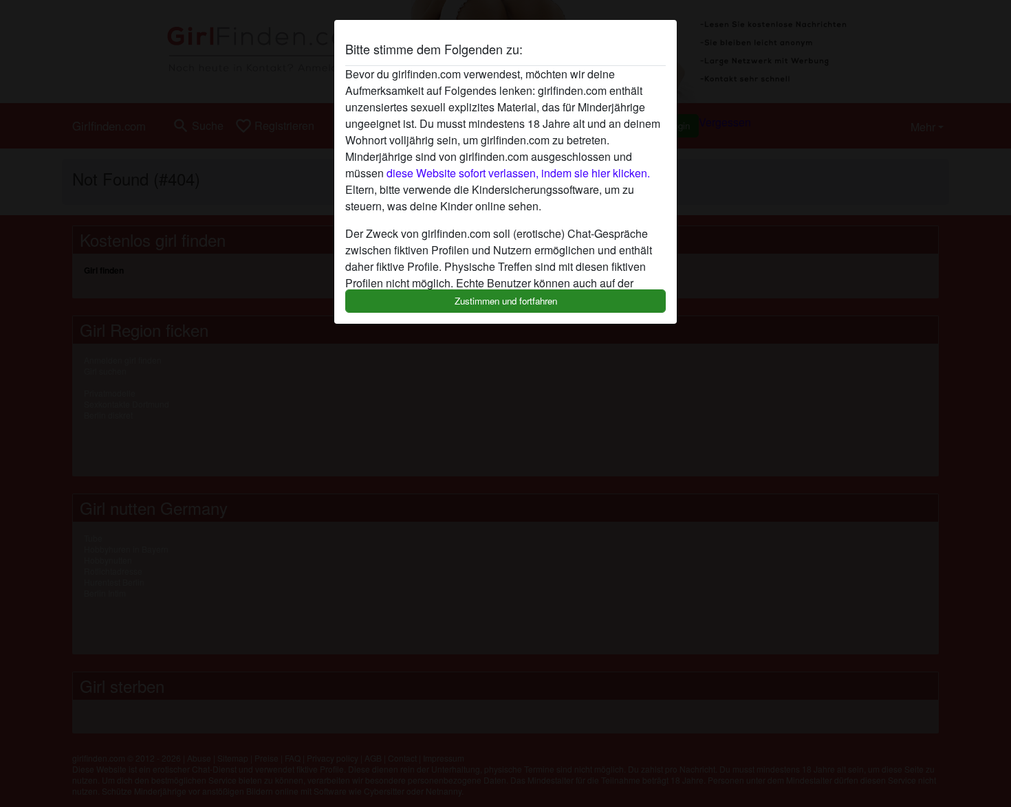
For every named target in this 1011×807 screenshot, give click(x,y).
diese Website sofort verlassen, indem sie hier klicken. (518, 173)
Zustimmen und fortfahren (506, 300)
